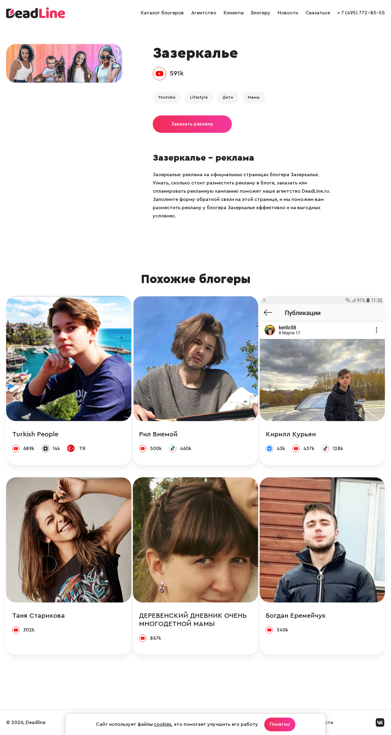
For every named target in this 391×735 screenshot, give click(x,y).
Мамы (254, 97)
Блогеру (260, 12)
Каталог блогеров (162, 12)
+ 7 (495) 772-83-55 (361, 12)
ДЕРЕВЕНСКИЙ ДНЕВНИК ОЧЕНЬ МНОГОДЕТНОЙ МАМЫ (192, 619)
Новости (288, 12)
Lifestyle (199, 97)
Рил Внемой (158, 434)
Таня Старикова (38, 615)
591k (177, 73)
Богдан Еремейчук (296, 615)
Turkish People (35, 434)
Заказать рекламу (192, 124)
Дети (227, 97)
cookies (162, 724)
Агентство (203, 12)
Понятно (280, 724)
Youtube (166, 97)
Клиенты (234, 12)
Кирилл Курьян (291, 434)
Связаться (317, 12)
